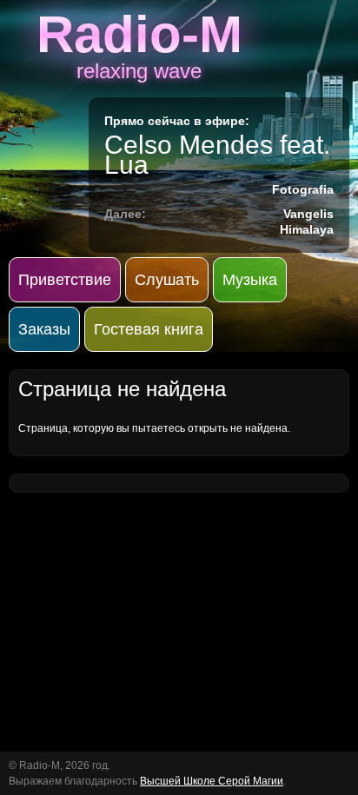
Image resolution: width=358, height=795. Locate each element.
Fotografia (303, 189)
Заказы (44, 329)
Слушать (167, 279)
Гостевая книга (148, 329)
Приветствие (64, 279)
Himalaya (307, 229)
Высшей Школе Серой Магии (211, 781)
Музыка (249, 279)
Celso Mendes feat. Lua (217, 154)
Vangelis (308, 214)
